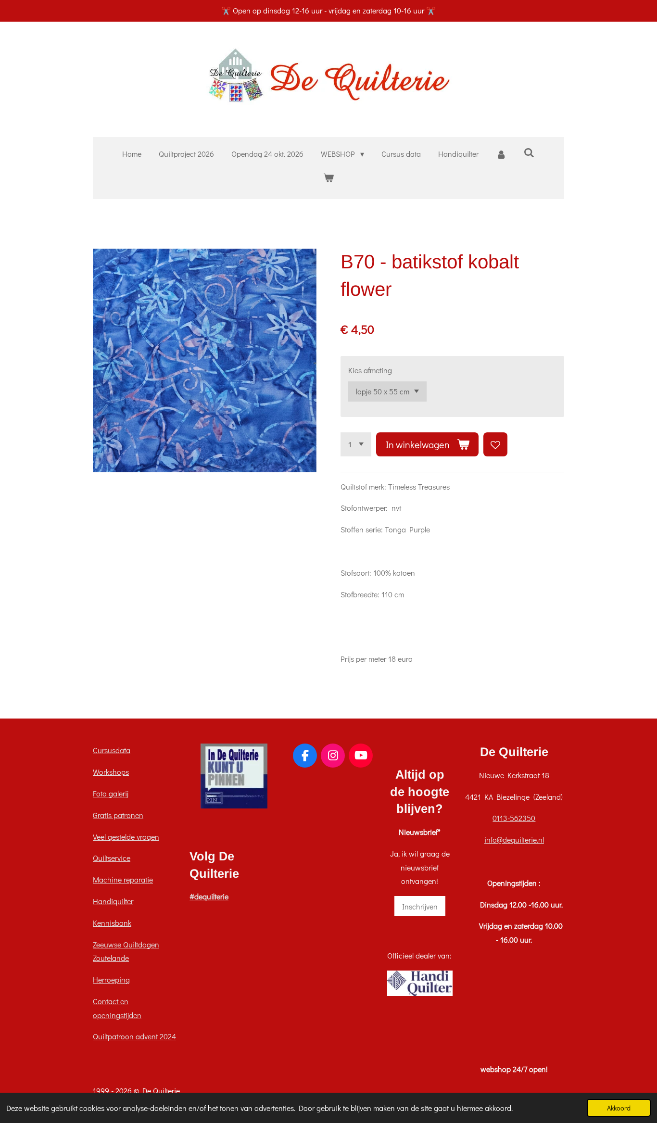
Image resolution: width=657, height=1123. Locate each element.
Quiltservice (111, 858)
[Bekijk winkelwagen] (328, 177)
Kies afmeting (370, 370)
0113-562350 (514, 818)
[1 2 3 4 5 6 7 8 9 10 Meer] (356, 444)
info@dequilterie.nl (514, 839)
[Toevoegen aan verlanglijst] (495, 444)
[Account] (501, 154)
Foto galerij (110, 793)
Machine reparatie (123, 879)
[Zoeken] (529, 152)
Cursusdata (111, 750)
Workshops (111, 772)
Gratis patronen (118, 815)
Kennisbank (112, 923)
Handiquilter (113, 901)
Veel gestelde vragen (126, 837)
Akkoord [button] (619, 1107)
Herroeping (111, 979)
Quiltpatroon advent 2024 (134, 1036)
